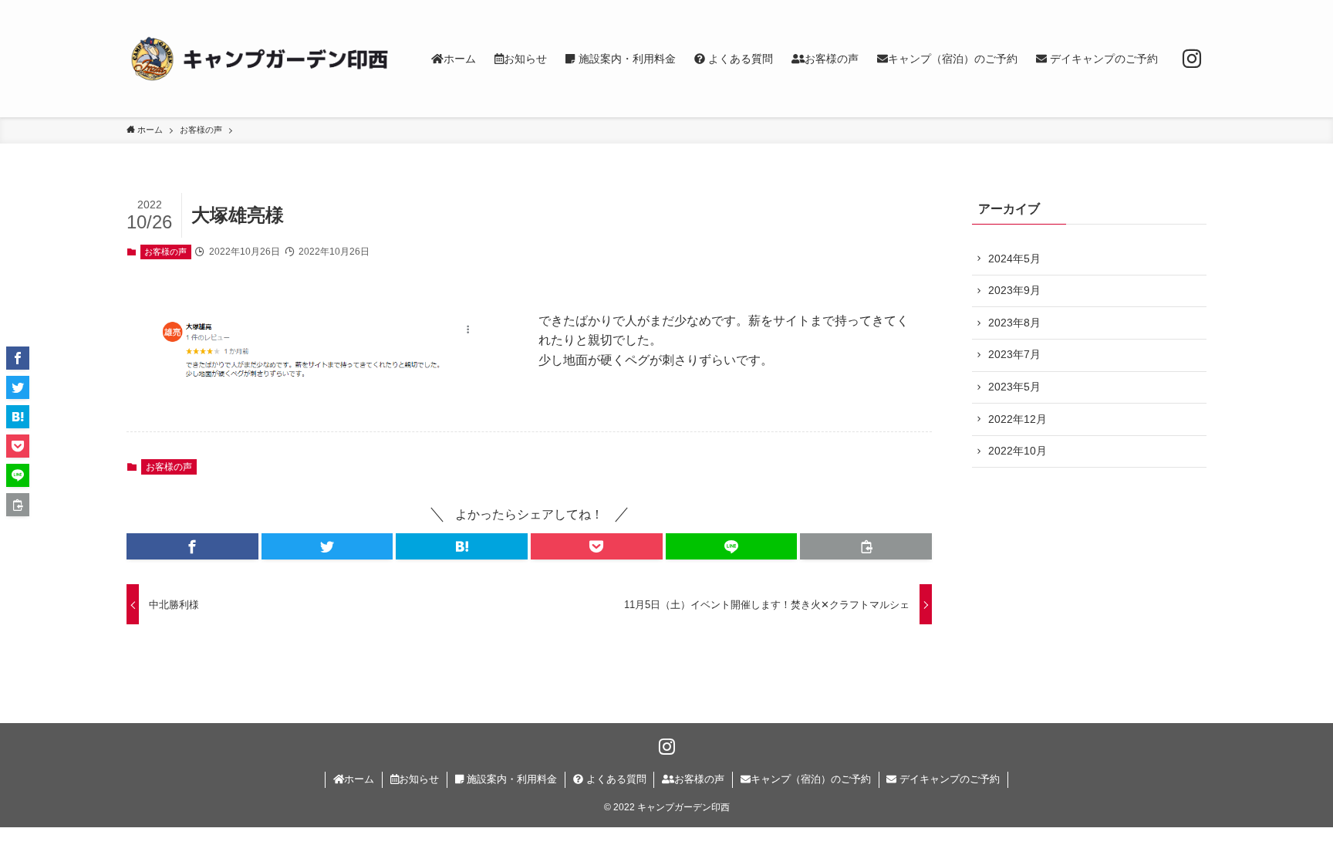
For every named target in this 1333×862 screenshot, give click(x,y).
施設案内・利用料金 (510, 779)
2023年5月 (1014, 386)
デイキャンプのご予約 (948, 779)
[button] (192, 546)
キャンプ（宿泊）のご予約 (811, 779)
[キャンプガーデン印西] (259, 58)
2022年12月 (1017, 419)
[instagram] (1191, 58)
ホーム (359, 779)
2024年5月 (1014, 258)
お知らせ (419, 779)
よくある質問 (614, 779)
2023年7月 (1014, 354)
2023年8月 (1014, 322)
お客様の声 (165, 251)
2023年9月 (1014, 290)
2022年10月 (1017, 451)
